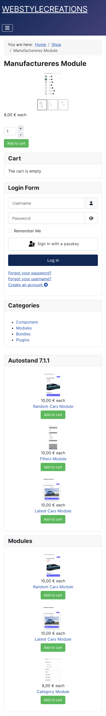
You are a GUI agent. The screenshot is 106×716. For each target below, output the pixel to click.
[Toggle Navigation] (7, 28)
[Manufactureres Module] (53, 84)
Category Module (53, 691)
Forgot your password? (30, 272)
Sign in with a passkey (57, 243)
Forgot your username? (29, 278)
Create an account (26, 284)
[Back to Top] (97, 707)
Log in (53, 260)
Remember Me (27, 230)
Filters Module (53, 458)
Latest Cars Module (53, 510)
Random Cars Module (53, 406)
